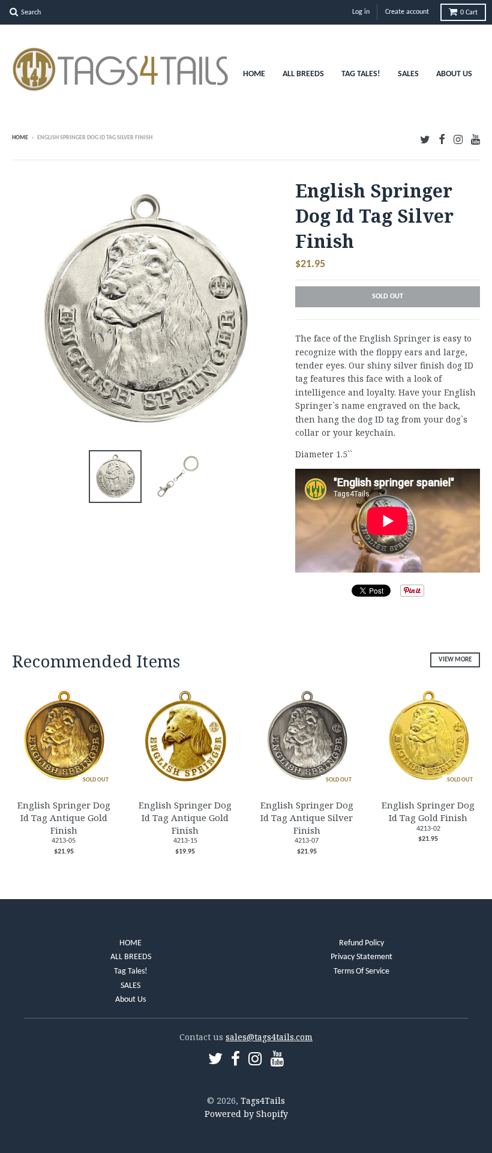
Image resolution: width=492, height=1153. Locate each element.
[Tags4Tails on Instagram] (458, 139)
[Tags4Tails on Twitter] (425, 139)
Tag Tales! (360, 74)
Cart (469, 12)
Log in (361, 12)
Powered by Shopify (246, 1113)
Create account (407, 12)
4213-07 (307, 840)
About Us (454, 74)
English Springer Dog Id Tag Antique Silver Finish (306, 817)
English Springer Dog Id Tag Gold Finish (428, 811)
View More (455, 660)
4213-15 (185, 840)
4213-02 (428, 828)
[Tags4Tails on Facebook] (442, 139)
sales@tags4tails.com (269, 1037)
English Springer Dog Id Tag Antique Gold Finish (63, 817)
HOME (254, 74)
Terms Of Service (361, 971)
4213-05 (64, 840)
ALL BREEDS (303, 74)
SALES (408, 74)
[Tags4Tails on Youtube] (475, 139)
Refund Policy (361, 943)
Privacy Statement (361, 957)
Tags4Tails (263, 1100)
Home (20, 137)
